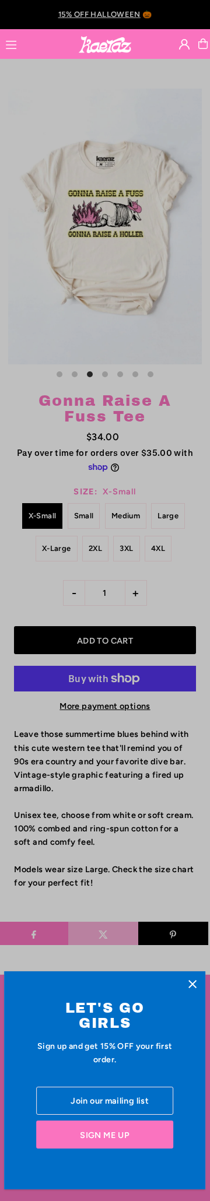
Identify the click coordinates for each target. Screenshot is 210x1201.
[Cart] (203, 43)
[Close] (193, 984)
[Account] (184, 44)
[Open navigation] (36, 43)
